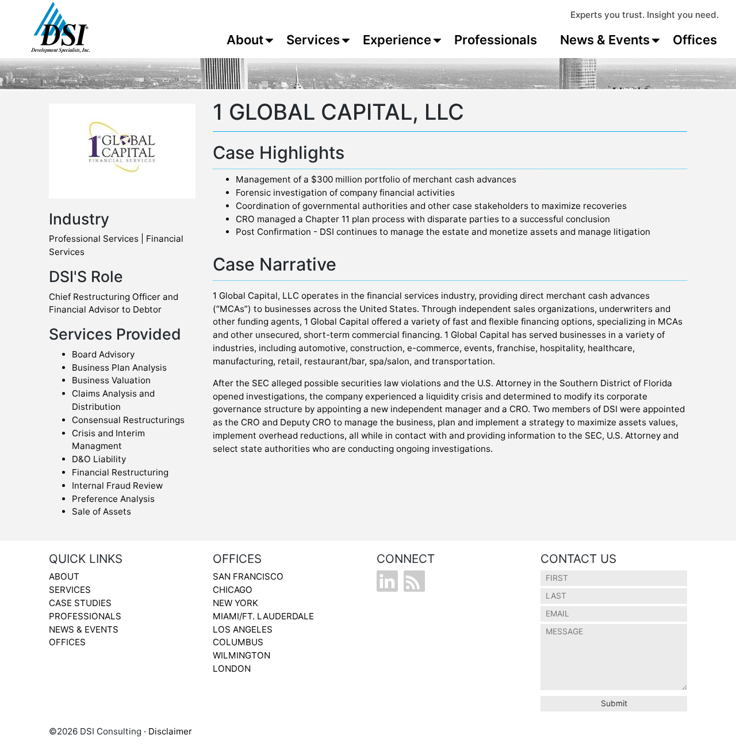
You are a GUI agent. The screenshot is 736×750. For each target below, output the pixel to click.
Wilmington (241, 655)
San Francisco (248, 576)
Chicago (232, 589)
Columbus (238, 642)
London (232, 668)
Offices (695, 39)
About (245, 39)
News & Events (605, 39)
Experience (397, 39)
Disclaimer (170, 731)
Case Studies (80, 602)
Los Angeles (243, 629)
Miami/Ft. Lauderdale (263, 616)
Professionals (495, 39)
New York (235, 602)
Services (313, 39)
